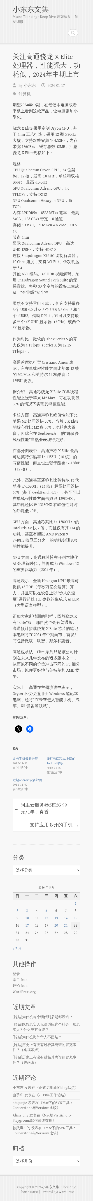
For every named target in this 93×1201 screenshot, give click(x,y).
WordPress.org (24, 992)
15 (75, 918)
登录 (16, 974)
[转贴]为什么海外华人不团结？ (37, 1037)
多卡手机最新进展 (25, 759)
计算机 (25, 94)
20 (56, 925)
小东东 (30, 85)
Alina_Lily (20, 1115)
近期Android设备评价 (27, 780)
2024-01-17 (56, 85)
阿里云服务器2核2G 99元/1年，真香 (40, 808)
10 (27, 918)
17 (27, 925)
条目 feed (20, 980)
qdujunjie (20, 1103)
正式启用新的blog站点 (57, 1088)
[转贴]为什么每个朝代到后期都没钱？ (43, 1017)
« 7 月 (17, 949)
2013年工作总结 (51, 1095)
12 (46, 918)
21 (66, 925)
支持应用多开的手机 (54, 825)
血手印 (18, 1095)
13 (56, 918)
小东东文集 (31, 9)
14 (66, 918)
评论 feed (20, 986)
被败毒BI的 (21, 1128)
